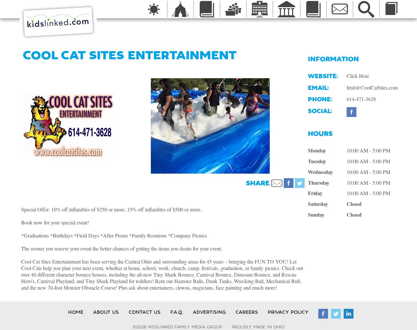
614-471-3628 (361, 98)
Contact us (145, 312)
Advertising (209, 312)
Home (75, 312)
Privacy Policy (288, 312)
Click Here (358, 75)
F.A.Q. (176, 312)
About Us (106, 312)
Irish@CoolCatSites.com (372, 87)
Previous (107, 125)
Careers (247, 312)
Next (312, 125)
